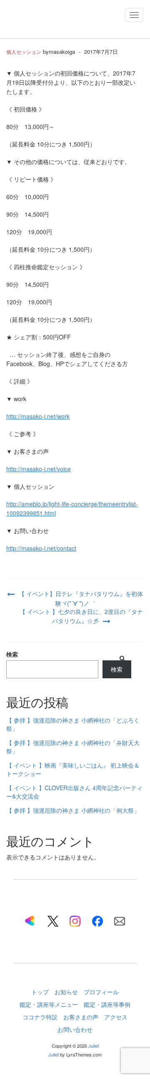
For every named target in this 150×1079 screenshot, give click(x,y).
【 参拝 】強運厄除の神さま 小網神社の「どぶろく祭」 (73, 724)
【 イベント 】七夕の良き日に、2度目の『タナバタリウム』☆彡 (81, 616)
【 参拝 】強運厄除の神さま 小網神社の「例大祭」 (73, 810)
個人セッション (23, 51)
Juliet (93, 1045)
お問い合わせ (75, 1029)
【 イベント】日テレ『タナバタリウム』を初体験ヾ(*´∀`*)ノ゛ (81, 598)
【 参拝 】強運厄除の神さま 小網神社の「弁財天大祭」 (73, 746)
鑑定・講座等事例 (107, 1004)
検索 (12, 654)
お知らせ (66, 992)
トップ (40, 992)
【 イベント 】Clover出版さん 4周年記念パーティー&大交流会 (74, 791)
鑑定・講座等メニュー (49, 1004)
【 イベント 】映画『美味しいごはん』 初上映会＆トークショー (73, 769)
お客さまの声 (80, 1017)
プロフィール (101, 992)
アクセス (116, 1017)
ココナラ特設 (40, 1017)
